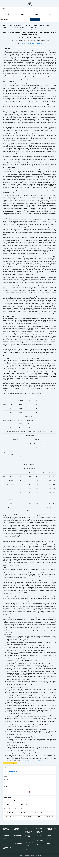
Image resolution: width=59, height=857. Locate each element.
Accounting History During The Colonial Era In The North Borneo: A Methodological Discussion (24, 812)
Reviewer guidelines (40, 835)
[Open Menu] (30, 8)
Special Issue (49, 840)
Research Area (6, 835)
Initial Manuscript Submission (28, 832)
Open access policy (18, 835)
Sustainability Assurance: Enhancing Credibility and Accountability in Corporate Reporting (23, 804)
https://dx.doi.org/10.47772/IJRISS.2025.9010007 (30, 44)
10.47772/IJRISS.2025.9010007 (11, 771)
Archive (4, 844)
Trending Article (50, 843)
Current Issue (49, 835)
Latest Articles (50, 832)
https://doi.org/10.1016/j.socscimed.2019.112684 (33, 760)
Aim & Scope (5, 832)
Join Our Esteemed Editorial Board (39, 847)
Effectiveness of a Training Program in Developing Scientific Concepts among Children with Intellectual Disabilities (29, 816)
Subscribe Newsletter (51, 846)
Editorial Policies (17, 838)
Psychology (35, 30)
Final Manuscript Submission (28, 840)
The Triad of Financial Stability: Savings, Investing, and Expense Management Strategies (23, 808)
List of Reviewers (39, 837)
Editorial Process (17, 840)
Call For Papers (17, 832)
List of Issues (49, 838)
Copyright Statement (18, 843)
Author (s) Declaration (29, 842)
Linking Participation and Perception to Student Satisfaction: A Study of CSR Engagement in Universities (26, 801)
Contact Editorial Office (28, 849)
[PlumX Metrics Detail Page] (29, 792)
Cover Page (27, 845)
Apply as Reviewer (39, 840)
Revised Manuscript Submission (29, 836)
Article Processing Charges (6, 841)
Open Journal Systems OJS (7, 848)
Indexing (4, 838)
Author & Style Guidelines (39, 832)
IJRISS (3, 8)
